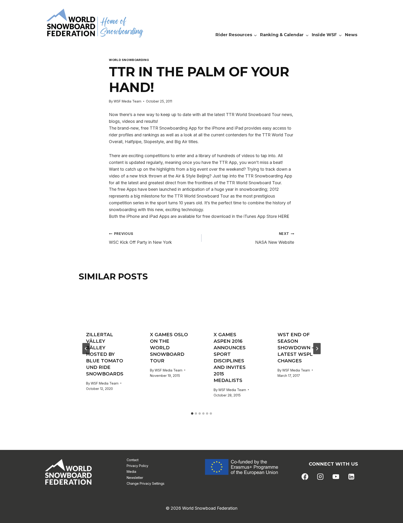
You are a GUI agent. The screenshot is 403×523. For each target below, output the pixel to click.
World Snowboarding (129, 60)
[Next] (317, 348)
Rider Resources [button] (233, 34)
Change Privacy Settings (145, 483)
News (351, 34)
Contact (133, 460)
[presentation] (106, 306)
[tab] (192, 413)
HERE (283, 216)
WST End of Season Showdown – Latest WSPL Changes (296, 348)
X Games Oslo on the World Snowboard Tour (169, 348)
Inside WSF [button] (324, 34)
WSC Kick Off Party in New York (140, 238)
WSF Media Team (127, 101)
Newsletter (135, 478)
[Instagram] (320, 476)
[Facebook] (305, 476)
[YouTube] (336, 476)
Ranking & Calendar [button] (282, 34)
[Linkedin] (351, 476)
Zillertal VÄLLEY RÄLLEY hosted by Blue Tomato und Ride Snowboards (104, 354)
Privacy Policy (137, 466)
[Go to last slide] (86, 348)
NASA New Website (274, 238)
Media (131, 472)
